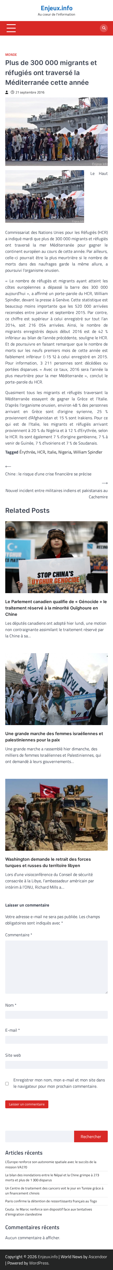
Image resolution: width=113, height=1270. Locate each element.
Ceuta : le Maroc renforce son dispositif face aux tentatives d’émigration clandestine (48, 1212)
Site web (13, 1055)
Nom (11, 1005)
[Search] (104, 28)
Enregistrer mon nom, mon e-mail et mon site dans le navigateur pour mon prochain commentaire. (59, 1083)
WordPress (38, 1263)
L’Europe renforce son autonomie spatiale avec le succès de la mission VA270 (50, 1164)
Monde (11, 55)
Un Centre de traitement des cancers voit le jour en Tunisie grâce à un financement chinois (54, 1190)
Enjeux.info (57, 8)
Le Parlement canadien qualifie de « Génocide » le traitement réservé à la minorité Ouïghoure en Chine (56, 608)
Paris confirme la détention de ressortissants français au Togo (51, 1201)
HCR (41, 452)
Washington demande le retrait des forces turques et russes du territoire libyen (48, 862)
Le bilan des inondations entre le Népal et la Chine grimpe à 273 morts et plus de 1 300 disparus (52, 1177)
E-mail (12, 1030)
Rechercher (91, 1136)
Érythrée (27, 452)
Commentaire (18, 935)
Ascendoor (98, 1256)
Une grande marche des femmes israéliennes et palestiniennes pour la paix (54, 736)
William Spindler (87, 452)
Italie (51, 452)
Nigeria (64, 452)
